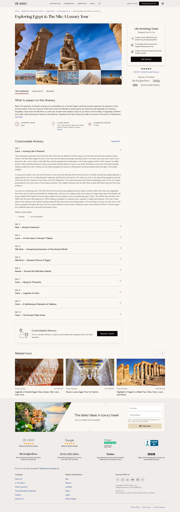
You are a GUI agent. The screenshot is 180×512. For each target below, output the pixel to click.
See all (59, 129)
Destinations (55, 3)
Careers (18, 495)
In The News (20, 483)
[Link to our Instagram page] (123, 480)
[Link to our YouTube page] (133, 480)
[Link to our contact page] (143, 480)
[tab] (22, 91)
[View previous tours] (155, 353)
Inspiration (82, 3)
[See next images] (122, 77)
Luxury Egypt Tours (63, 11)
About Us (18, 479)
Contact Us (19, 499)
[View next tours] (162, 353)
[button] (25, 77)
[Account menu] (162, 3)
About (92, 3)
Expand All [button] (115, 141)
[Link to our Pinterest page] (138, 480)
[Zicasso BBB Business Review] (151, 443)
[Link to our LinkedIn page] (128, 480)
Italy (66, 479)
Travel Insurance (21, 487)
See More (19, 117)
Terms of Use (146, 507)
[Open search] (99, 3)
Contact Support (159, 507)
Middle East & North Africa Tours (33, 11)
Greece (68, 483)
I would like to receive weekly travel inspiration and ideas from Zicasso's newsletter (145, 420)
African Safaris (70, 499)
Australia (68, 487)
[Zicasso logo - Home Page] (21, 4)
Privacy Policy (135, 507)
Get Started (146, 59)
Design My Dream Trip (149, 3)
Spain (67, 491)
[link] (39, 378)
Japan (67, 495)
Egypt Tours (50, 11)
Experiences (69, 3)
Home (17, 11)
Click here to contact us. (49, 468)
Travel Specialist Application (25, 491)
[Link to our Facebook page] (118, 480)
